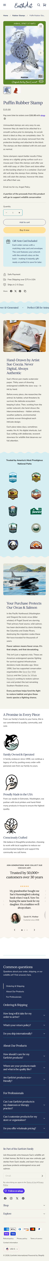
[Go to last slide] (14, 930)
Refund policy (8, 1238)
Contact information (10, 1243)
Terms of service (36, 1238)
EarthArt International (19, 1255)
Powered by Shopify (36, 1255)
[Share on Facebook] (11, 291)
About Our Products (15, 991)
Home (5, 15)
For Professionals (13, 997)
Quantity (7, 206)
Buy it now (24, 230)
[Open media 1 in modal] (41, 26)
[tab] (7, 90)
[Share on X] (15, 291)
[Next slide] (41, 53)
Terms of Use (32, 1182)
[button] (4, 5)
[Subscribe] (42, 1176)
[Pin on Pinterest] (20, 291)
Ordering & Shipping (15, 986)
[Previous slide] (8, 53)
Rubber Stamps (18, 15)
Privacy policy (22, 1238)
